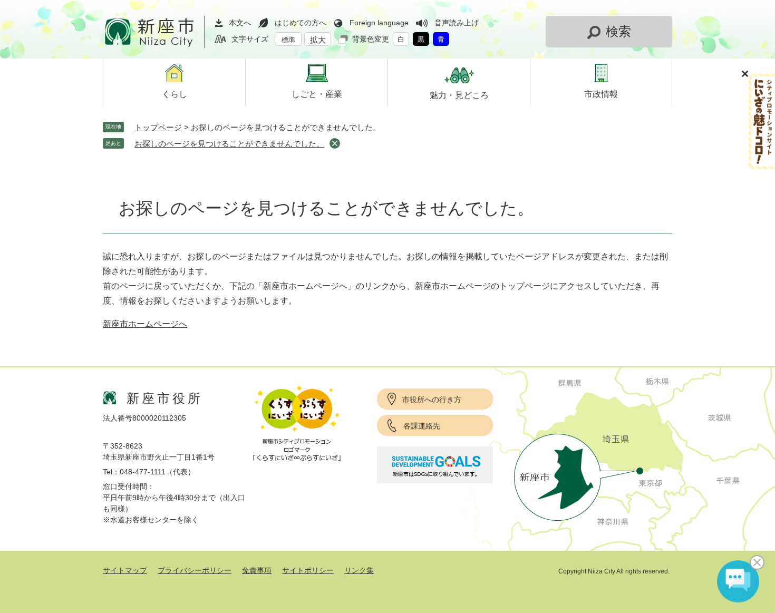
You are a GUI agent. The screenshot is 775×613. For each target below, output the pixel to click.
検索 (618, 31)
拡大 (318, 39)
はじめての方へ (300, 22)
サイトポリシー (308, 570)
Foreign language (379, 22)
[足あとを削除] (335, 143)
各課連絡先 (421, 426)
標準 (288, 40)
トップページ (158, 127)
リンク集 (359, 570)
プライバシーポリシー (194, 570)
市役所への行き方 (431, 399)
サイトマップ (125, 570)
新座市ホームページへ (145, 323)
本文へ (240, 22)
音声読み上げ (456, 22)
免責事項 (257, 570)
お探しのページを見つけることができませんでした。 (229, 143)
